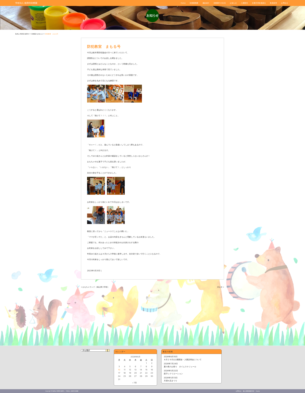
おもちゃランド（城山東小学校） (95, 287)
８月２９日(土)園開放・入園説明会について (182, 359)
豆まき (220, 287)
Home (183, 3)
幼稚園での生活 (220, 3)
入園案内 (244, 3)
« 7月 (134, 382)
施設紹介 (206, 3)
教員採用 (273, 3)
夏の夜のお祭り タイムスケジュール (180, 366)
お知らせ (233, 3)
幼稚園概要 (194, 3)
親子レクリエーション (173, 373)
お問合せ (284, 3)
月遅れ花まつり (170, 380)
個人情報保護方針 (248, 391)
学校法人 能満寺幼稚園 (26, 3)
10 (119, 369)
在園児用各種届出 (259, 3)
